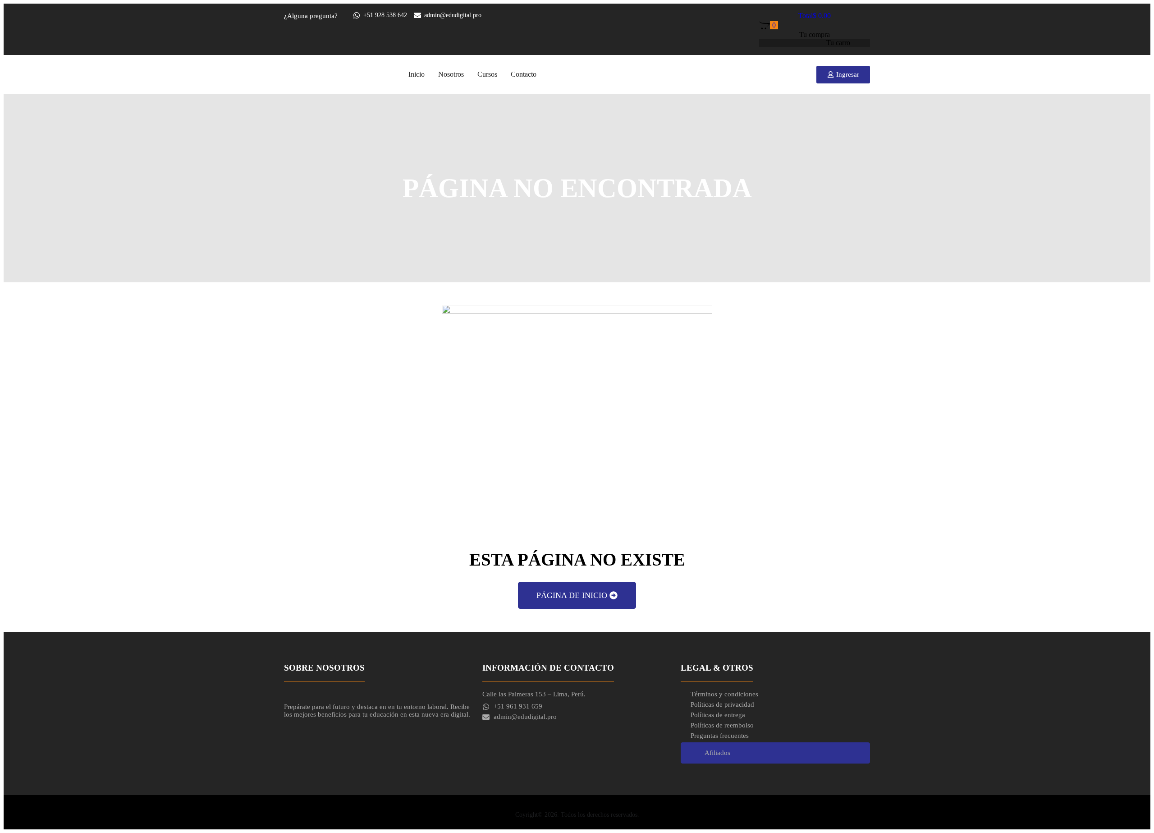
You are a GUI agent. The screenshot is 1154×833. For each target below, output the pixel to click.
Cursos (487, 74)
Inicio (416, 74)
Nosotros (451, 74)
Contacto (523, 74)
